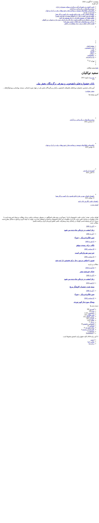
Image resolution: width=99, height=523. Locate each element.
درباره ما (91, 343)
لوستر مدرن (94, 205)
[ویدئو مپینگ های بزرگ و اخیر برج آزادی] (75, 118)
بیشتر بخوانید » (89, 91)
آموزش (92, 309)
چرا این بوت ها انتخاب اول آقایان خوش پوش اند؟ (79, 22)
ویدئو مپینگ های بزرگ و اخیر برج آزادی (82, 9)
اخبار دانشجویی (89, 48)
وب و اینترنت (90, 57)
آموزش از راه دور (88, 12)
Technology (89, 333)
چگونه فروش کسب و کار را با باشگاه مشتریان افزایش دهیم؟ (74, 16)
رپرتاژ (92, 322)
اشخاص (91, 326)
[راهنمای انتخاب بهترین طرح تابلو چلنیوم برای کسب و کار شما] (75, 194)
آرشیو (92, 340)
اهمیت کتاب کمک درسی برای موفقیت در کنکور (79, 23)
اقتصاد (92, 51)
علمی (92, 50)
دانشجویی (91, 313)
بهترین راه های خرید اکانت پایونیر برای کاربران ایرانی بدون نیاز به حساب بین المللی (68, 20)
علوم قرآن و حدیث (88, 329)
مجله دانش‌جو (90, 328)
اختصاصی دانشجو (88, 324)
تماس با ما (91, 342)
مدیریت (92, 77)
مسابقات (91, 331)
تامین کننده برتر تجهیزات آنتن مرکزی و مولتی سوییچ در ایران (75, 7)
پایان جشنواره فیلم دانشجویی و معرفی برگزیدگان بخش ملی (65, 83)
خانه (97, 68)
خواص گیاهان (90, 316)
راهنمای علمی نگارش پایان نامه (88, 201)
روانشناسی (90, 55)
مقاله (92, 320)
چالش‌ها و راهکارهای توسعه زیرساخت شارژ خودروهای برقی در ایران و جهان (70, 10)
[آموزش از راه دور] (75, 169)
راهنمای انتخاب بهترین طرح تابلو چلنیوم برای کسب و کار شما (75, 14)
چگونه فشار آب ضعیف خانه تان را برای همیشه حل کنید (76, 18)
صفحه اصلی (90, 46)
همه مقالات (90, 315)
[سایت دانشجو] (84, 37)
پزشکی (92, 53)
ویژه (93, 311)
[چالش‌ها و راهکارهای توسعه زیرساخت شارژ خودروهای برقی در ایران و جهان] (75, 143)
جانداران (91, 318)
